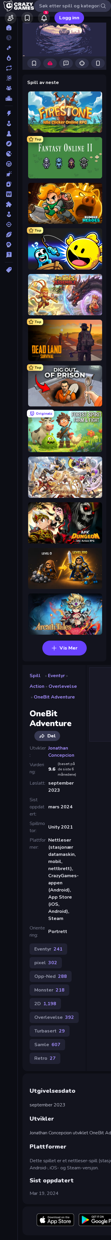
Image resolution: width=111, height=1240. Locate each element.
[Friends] (11, 18)
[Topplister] (8, 98)
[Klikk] (8, 174)
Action (37, 686)
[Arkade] (8, 123)
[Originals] (8, 78)
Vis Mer (68, 648)
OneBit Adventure (54, 697)
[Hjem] (8, 28)
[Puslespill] (8, 204)
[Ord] (8, 194)
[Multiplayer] (8, 88)
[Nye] (8, 48)
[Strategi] (8, 245)
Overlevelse (63, 686)
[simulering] (8, 214)
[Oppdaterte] (8, 68)
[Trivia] (8, 255)
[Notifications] (44, 18)
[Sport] (8, 234)
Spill (35, 675)
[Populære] (8, 58)
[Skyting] (8, 224)
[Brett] (8, 134)
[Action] (8, 113)
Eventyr (56, 675)
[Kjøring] (8, 164)
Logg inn (69, 18)
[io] (8, 154)
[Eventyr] (8, 144)
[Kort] (8, 184)
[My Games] (27, 18)
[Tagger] (8, 270)
